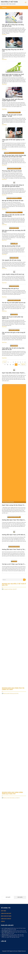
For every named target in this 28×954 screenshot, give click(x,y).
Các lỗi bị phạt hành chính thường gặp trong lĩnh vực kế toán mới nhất (14, 156)
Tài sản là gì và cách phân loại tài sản (13, 302)
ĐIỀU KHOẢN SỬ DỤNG (6, 916)
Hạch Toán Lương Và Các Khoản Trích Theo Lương (14, 505)
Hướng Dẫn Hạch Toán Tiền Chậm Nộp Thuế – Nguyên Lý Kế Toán (14, 520)
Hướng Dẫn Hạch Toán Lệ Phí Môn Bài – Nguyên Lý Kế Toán (14, 534)
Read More (4, 34)
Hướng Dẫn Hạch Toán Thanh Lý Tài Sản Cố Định (14, 549)
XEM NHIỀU (20, 897)
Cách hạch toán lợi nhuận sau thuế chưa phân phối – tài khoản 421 (13, 75)
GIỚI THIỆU (3, 910)
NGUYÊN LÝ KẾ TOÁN (9, 2)
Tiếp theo (23, 364)
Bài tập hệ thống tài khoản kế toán (12, 200)
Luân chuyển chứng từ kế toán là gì (13, 274)
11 (10, 364)
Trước (5, 362)
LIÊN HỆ (3, 921)
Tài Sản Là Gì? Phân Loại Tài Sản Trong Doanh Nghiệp (14, 564)
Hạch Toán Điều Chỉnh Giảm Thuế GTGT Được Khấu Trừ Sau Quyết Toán (14, 373)
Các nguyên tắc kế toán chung (11, 260)
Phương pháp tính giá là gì (10, 288)
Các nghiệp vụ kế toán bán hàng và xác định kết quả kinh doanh (13, 185)
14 (18, 364)
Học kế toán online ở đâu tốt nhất (18, 930)
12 (13, 364)
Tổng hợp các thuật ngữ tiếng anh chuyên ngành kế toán (12, 100)
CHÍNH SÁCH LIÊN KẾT (6, 918)
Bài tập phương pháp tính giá (11, 246)
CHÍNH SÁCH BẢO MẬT (6, 913)
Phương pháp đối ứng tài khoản (12, 171)
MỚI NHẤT (8, 897)
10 (7, 364)
